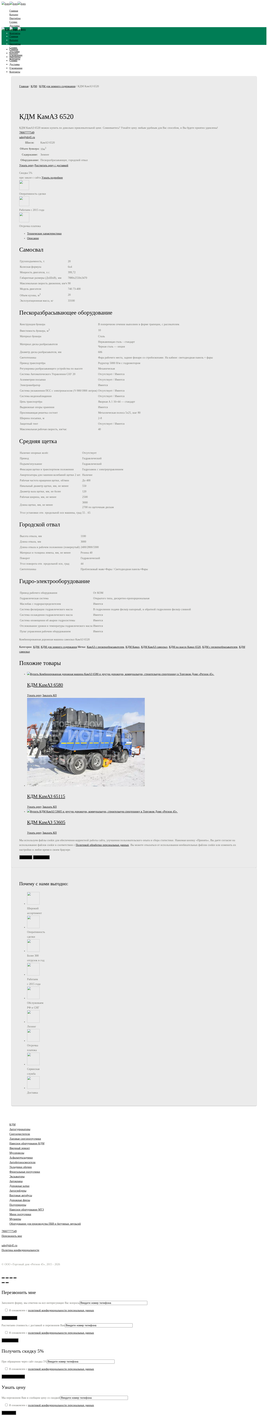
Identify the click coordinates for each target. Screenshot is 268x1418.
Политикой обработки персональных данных (102, 845)
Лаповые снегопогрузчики (25, 1138)
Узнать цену (26, 165)
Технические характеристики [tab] (44, 233)
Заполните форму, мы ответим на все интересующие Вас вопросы (41, 1302)
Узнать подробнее (52, 177)
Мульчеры (15, 1219)
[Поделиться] (11, 1277)
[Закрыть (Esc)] (14, 1277)
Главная (23, 86)
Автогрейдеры (17, 1190)
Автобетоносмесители (22, 1162)
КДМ (34, 86)
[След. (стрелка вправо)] (7, 1282)
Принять (26, 857)
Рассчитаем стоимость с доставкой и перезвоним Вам (33, 1325)
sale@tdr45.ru (27, 137)
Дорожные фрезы (19, 1200)
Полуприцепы (17, 1204)
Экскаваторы (17, 1176)
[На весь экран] (7, 1277)
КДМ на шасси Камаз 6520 (185, 647)
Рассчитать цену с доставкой (51, 165)
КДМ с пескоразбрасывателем (219, 647)
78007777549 (26, 132)
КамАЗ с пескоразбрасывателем (105, 647)
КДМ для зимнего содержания (57, 86)
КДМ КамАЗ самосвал (154, 647)
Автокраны (16, 1181)
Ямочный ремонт (19, 1148)
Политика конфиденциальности (20, 1250)
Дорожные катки (19, 1186)
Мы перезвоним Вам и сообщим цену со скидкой (31, 1397)
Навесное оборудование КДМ (26, 1143)
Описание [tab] (33, 238)
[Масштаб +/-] (3, 1277)
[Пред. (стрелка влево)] (3, 1282)
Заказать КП (49, 695)
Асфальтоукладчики (21, 1157)
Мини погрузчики (20, 1214)
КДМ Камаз (132, 647)
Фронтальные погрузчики (24, 1171)
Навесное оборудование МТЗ (26, 1209)
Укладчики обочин (20, 1167)
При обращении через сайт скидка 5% (24, 1361)
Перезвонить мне (12, 1236)
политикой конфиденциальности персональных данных (61, 1310)
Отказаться (41, 857)
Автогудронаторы (19, 1129)
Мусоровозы (16, 1152)
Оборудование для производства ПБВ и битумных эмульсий (45, 1223)
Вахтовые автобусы (20, 1195)
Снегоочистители (19, 1134)
